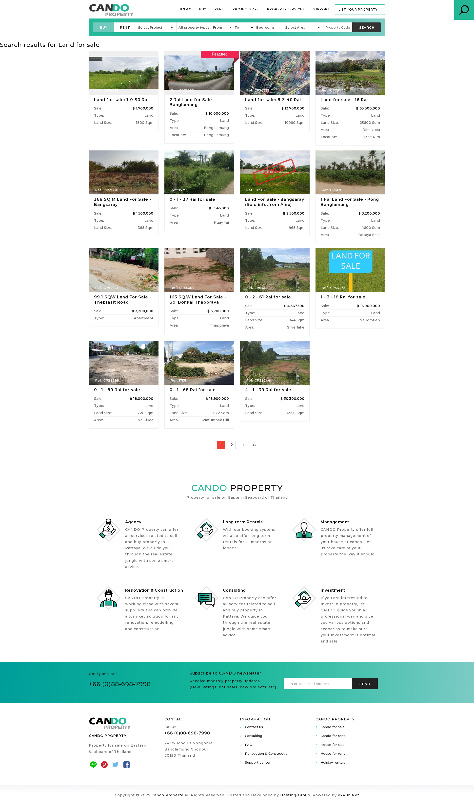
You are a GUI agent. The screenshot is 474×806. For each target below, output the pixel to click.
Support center (258, 762)
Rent (219, 9)
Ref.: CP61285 (333, 190)
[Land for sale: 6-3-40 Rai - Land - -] (275, 73)
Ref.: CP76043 (333, 90)
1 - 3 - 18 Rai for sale (343, 297)
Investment (333, 590)
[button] (103, 27)
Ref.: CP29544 (258, 380)
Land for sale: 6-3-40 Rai (273, 99)
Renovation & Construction (154, 590)
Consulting (234, 590)
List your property (358, 9)
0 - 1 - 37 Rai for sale (192, 199)
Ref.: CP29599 (107, 380)
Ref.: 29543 (255, 288)
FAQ (248, 745)
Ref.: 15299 (180, 190)
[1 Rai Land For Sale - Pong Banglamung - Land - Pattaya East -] (350, 172)
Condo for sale (332, 727)
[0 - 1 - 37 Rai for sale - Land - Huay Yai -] (199, 172)
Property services (285, 9)
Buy (202, 9)
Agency (133, 522)
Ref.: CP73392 (182, 90)
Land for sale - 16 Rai (344, 99)
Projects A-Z (246, 9)
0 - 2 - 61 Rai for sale (268, 297)
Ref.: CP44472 (333, 288)
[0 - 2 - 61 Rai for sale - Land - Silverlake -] (275, 270)
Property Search (464, 10)
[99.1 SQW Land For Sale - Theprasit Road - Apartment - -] (123, 270)
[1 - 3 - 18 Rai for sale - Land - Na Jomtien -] (350, 270)
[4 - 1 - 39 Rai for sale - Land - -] (275, 363)
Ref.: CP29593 (107, 90)
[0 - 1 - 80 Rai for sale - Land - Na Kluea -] (123, 363)
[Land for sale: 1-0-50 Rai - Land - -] (123, 73)
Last (253, 444)
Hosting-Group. (295, 795)
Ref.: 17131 (178, 380)
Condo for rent (332, 736)
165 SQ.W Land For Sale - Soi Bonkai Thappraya (198, 300)
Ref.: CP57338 (106, 190)
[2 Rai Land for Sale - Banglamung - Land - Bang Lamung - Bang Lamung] (199, 73)
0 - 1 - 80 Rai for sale (117, 389)
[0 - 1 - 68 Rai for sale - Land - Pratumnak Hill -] (199, 363)
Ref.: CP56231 (257, 190)
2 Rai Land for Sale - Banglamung (192, 102)
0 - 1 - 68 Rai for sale (193, 389)
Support (321, 9)
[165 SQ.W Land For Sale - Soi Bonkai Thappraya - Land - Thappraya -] (199, 270)
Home (185, 9)
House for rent (332, 753)
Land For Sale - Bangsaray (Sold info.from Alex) (274, 202)
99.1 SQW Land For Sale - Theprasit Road (122, 300)
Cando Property (167, 795)
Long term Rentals (243, 522)
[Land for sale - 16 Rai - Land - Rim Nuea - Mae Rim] (350, 73)
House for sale (332, 745)
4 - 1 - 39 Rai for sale (268, 389)
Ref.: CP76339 (258, 90)
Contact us (254, 727)
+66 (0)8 (102, 684)
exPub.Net (348, 795)
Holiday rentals (332, 762)
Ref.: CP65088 (183, 288)
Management (335, 522)
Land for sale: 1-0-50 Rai (121, 99)
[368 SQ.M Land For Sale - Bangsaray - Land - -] (123, 172)
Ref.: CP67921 (106, 288)
